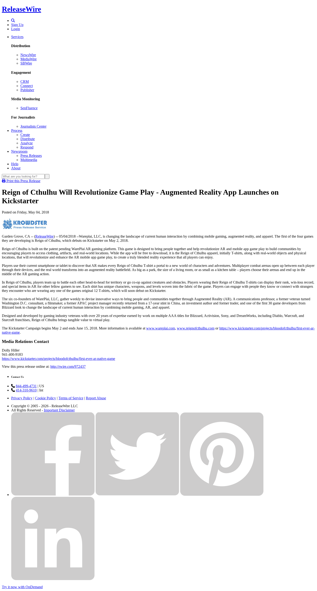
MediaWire (28, 59)
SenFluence (29, 108)
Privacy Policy (21, 398)
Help (14, 164)
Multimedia (28, 160)
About (15, 168)
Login (15, 29)
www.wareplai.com (160, 328)
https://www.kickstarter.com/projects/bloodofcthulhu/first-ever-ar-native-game (58, 359)
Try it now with (22, 587)
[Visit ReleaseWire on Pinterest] (222, 495)
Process (16, 130)
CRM (24, 82)
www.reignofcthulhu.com (195, 328)
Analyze (26, 143)
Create (25, 135)
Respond (26, 147)
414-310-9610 (26, 390)
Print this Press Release (23, 181)
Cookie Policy (45, 398)
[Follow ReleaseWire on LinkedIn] (53, 579)
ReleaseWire (21, 9)
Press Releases (31, 156)
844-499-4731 (26, 386)
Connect (26, 86)
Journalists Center (33, 126)
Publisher (27, 90)
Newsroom (19, 151)
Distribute (27, 139)
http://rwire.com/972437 (68, 366)
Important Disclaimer (59, 410)
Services (17, 37)
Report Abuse (96, 398)
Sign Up (17, 25)
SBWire (26, 63)
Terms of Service (70, 398)
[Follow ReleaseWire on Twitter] (137, 495)
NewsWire (28, 55)
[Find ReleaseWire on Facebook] (53, 495)
